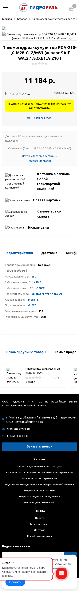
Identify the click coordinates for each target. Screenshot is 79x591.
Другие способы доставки (38, 156)
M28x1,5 (33, 299)
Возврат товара (39, 524)
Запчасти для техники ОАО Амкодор (39, 466)
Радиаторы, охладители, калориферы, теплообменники (39, 484)
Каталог (39, 459)
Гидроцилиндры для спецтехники (39, 496)
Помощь (39, 510)
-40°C (38, 282)
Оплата (39, 518)
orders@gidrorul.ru (18, 429)
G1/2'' (32, 305)
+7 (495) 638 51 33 (18, 435)
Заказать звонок (39, 446)
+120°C (40, 288)
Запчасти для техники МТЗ (39, 502)
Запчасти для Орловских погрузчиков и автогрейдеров (39, 472)
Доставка (39, 530)
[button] (75, 253)
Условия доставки (39, 160)
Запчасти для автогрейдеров (39, 478)
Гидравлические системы (39, 490)
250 (34, 276)
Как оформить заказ (39, 536)
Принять (15, 582)
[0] (71, 9)
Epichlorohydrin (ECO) (46, 293)
